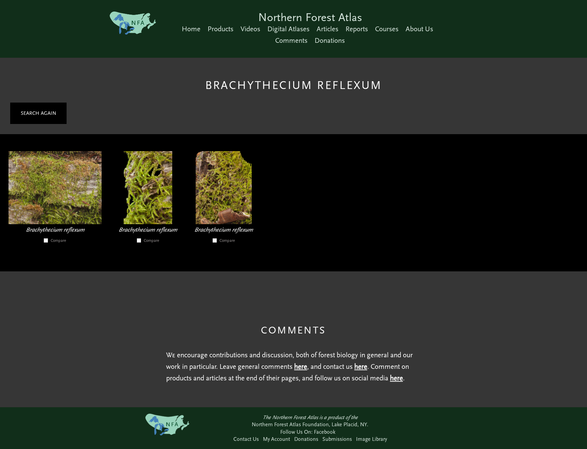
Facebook (324, 432)
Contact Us (246, 439)
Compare (58, 240)
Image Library (371, 439)
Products (220, 28)
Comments (291, 40)
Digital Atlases (288, 28)
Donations (330, 40)
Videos (250, 28)
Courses (386, 28)
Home (191, 28)
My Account (276, 439)
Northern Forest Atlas (310, 17)
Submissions (337, 439)
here (300, 366)
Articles (327, 28)
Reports (356, 28)
